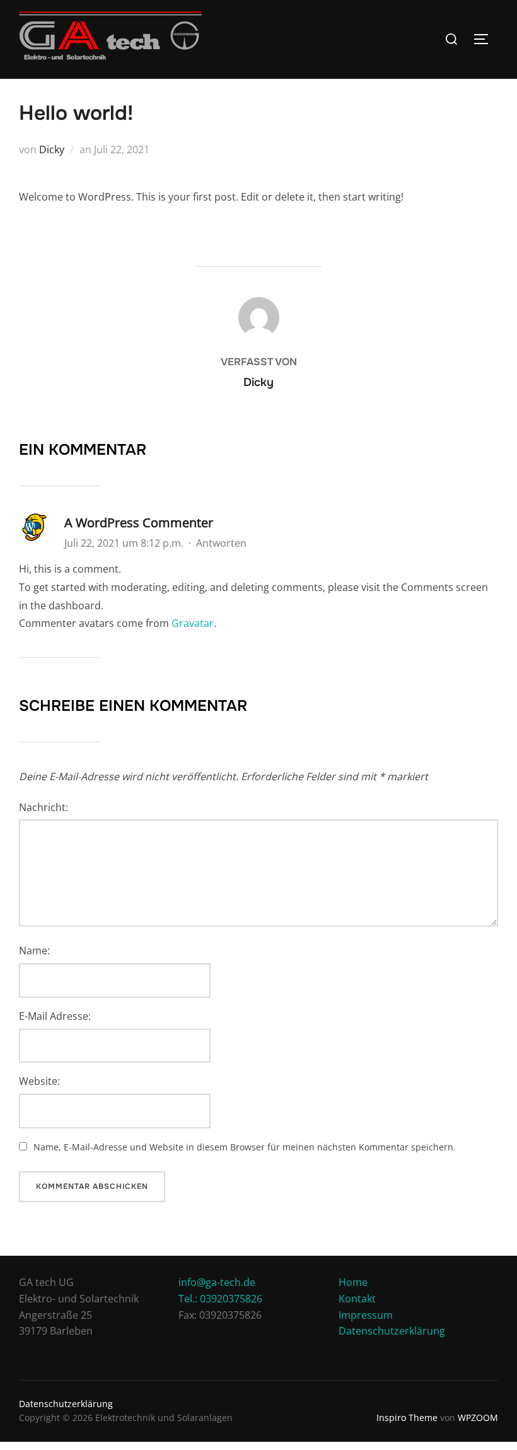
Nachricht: (43, 807)
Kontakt (357, 1299)
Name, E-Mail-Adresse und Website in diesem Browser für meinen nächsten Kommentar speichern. (244, 1147)
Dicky (51, 149)
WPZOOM (478, 1418)
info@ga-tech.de (216, 1282)
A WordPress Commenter (138, 522)
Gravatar (192, 623)
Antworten (221, 543)
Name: (34, 950)
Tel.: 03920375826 (220, 1299)
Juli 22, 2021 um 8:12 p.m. (125, 543)
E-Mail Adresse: (55, 1016)
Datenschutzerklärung (392, 1331)
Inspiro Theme (407, 1418)
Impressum (366, 1315)
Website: (39, 1081)
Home (353, 1282)
